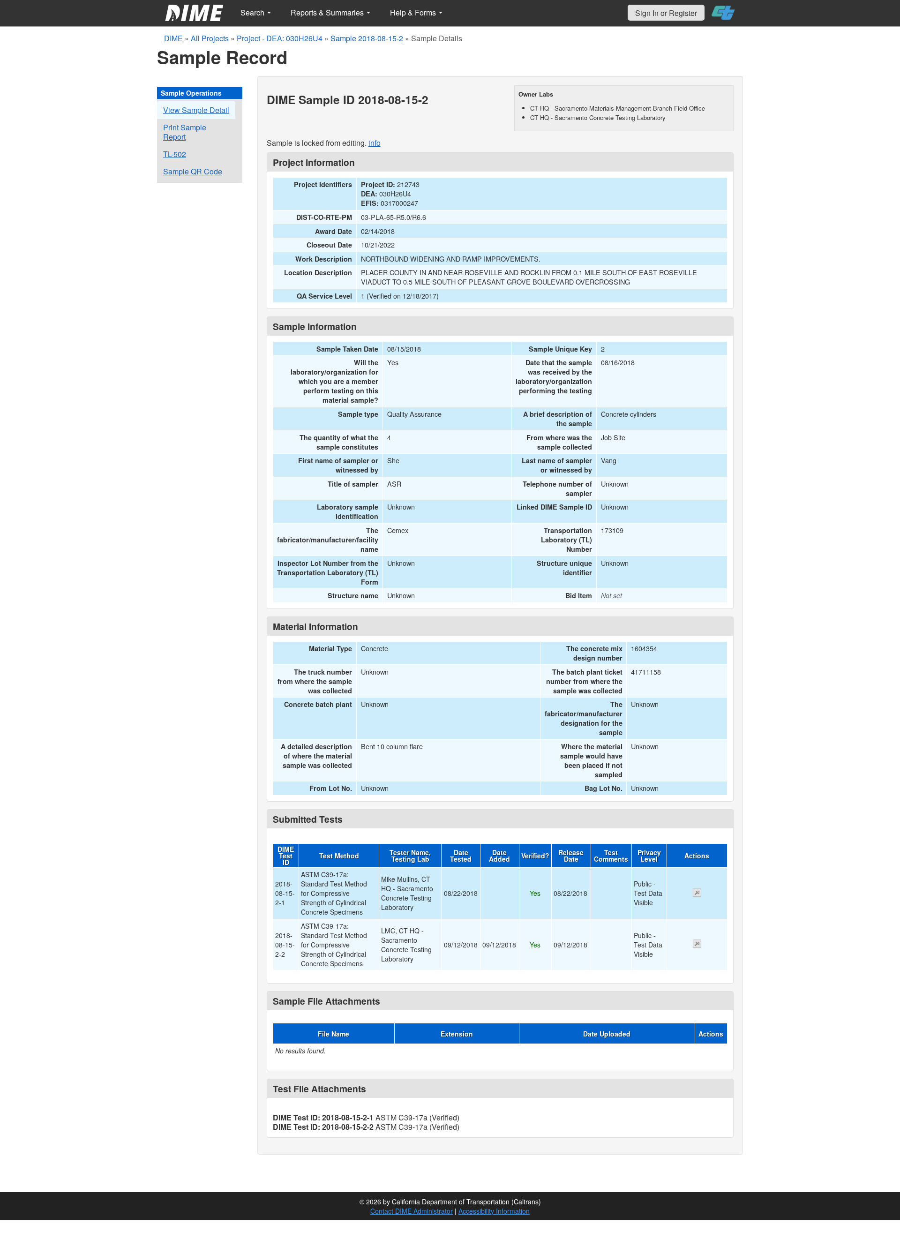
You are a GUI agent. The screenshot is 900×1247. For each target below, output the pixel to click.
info (374, 142)
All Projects (210, 38)
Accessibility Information (494, 1211)
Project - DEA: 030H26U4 (279, 38)
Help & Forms (414, 12)
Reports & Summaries (328, 12)
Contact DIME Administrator (411, 1211)
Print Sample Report (184, 132)
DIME (173, 38)
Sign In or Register (666, 13)
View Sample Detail (196, 110)
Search (253, 12)
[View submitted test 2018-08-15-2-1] (697, 893)
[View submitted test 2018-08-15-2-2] (697, 944)
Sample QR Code (192, 171)
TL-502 (174, 154)
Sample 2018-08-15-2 (366, 38)
